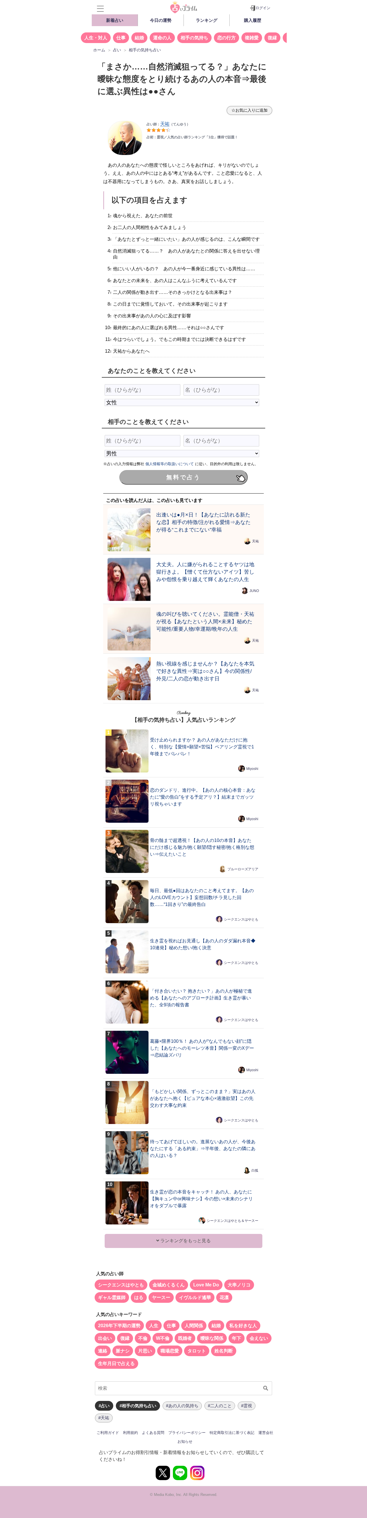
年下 (236, 1338)
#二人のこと (220, 1405)
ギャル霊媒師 (112, 1297)
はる (138, 1297)
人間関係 (194, 1325)
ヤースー (161, 1297)
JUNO (254, 591)
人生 (153, 1325)
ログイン (262, 8)
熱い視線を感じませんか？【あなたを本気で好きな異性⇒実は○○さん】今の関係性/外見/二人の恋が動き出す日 (205, 671)
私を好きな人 (243, 1325)
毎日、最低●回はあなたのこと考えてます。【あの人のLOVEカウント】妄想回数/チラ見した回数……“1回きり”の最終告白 (202, 897)
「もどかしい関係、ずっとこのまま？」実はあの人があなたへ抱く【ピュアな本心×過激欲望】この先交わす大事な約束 (202, 1098)
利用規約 (130, 1432)
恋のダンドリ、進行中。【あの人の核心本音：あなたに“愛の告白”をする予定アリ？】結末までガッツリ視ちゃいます (202, 797)
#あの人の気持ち (182, 1405)
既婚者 (185, 1338)
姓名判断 (223, 1350)
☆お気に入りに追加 (249, 110)
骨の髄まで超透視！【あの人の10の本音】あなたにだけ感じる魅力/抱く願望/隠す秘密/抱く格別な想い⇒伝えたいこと (202, 847)
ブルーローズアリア (242, 869)
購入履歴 (252, 20)
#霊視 (246, 1405)
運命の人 (162, 37)
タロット (197, 1350)
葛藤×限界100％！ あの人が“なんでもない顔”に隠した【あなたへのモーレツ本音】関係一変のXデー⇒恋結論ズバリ (202, 1048)
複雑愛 (252, 37)
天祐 (255, 541)
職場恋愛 (170, 1350)
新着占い (114, 20)
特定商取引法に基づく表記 (232, 1432)
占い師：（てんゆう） (168, 124)
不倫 (142, 1338)
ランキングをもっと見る (185, 1240)
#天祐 (103, 1417)
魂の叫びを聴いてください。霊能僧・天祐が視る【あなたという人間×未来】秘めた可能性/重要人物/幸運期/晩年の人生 (205, 621)
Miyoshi (252, 769)
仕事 (121, 37)
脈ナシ (123, 1350)
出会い (105, 1338)
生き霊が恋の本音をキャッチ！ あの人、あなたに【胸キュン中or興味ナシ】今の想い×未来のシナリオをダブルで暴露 (201, 1198)
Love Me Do (206, 1284)
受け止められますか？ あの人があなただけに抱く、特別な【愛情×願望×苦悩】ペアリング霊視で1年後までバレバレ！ (202, 746)
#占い (104, 1405)
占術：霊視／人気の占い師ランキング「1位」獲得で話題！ (192, 137)
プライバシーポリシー (187, 1432)
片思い (145, 1350)
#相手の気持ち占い (138, 1405)
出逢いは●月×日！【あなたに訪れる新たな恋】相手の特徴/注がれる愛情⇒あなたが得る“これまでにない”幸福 (203, 522)
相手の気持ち (194, 37)
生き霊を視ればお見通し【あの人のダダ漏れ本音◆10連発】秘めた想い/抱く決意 (202, 944)
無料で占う (183, 477)
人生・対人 (95, 37)
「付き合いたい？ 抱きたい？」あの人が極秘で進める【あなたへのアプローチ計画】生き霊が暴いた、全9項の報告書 (201, 998)
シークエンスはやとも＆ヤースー (232, 1221)
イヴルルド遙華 (195, 1297)
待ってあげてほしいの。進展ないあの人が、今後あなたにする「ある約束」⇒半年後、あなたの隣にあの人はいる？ (202, 1148)
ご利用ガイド (108, 1432)
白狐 (254, 1170)
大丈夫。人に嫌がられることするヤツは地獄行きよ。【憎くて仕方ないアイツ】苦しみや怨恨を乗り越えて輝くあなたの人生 (205, 571)
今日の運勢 (160, 20)
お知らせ (184, 1441)
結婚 (139, 37)
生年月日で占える (116, 1363)
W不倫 (162, 1338)
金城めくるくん (169, 1284)
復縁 (272, 37)
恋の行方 (226, 37)
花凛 (224, 1297)
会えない (259, 1338)
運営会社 (265, 1432)
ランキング (206, 20)
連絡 (102, 1350)
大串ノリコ (239, 1284)
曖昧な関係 (211, 1338)
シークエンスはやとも (241, 919)
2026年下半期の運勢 (119, 1325)
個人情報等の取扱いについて (169, 464)
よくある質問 (153, 1432)
